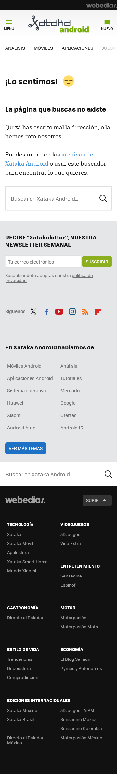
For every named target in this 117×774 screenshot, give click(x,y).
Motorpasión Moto (79, 626)
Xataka (14, 534)
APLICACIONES (77, 48)
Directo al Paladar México (25, 740)
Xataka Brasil (20, 719)
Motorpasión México (81, 737)
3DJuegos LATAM (77, 710)
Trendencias (19, 659)
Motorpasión (73, 617)
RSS (85, 310)
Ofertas (68, 415)
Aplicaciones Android (30, 378)
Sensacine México (79, 719)
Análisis (68, 365)
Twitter (33, 310)
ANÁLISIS (15, 48)
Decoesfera (19, 668)
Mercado (70, 390)
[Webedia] (101, 5)
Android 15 (71, 427)
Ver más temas (26, 448)
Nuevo (107, 28)
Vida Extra (70, 543)
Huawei (15, 403)
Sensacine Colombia (81, 728)
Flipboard (98, 310)
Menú (9, 28)
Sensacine (71, 576)
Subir (92, 500)
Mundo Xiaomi (21, 570)
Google (68, 403)
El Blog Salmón (75, 659)
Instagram (72, 310)
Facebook (46, 310)
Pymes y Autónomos (81, 668)
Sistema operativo (26, 390)
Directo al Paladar (25, 617)
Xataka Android (58, 24)
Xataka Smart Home (27, 561)
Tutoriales (71, 378)
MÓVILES (43, 48)
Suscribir (97, 261)
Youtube (59, 310)
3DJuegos (70, 534)
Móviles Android (24, 365)
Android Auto (21, 427)
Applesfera (18, 552)
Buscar (103, 198)
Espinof (67, 585)
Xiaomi (14, 415)
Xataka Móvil (20, 543)
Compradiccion (22, 677)
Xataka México (22, 710)
